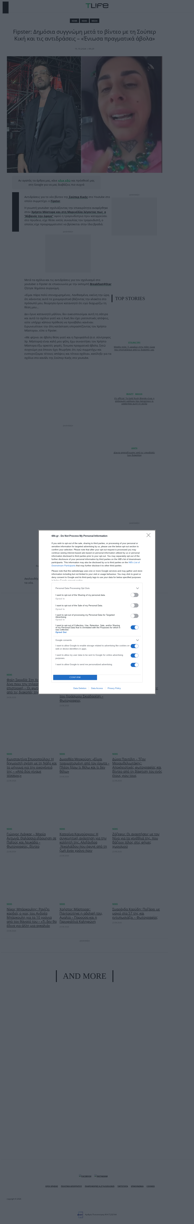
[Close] (149, 536)
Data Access (97, 688)
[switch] (135, 595)
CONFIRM (75, 677)
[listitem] (97, 588)
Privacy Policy (114, 688)
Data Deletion (79, 688)
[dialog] (97, 612)
